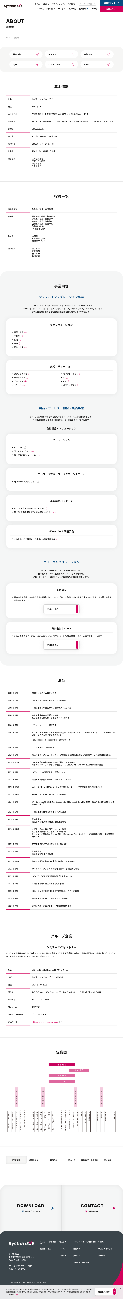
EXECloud (18, 447)
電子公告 (107, 1159)
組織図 (87, 64)
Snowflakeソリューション (25, 454)
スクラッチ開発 (20, 373)
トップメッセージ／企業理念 (84, 1241)
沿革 (15, 64)
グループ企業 (54, 64)
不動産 (17, 336)
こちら (16, 1294)
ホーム (8, 38)
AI (64, 377)
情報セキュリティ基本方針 (36, 1282)
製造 (16, 339)
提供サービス (45, 1248)
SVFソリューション (22, 451)
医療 (16, 343)
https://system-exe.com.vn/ (45, 1022)
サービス (61, 8)
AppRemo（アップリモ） (25, 481)
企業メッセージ (35, 1159)
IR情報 (94, 8)
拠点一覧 (71, 1159)
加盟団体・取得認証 (89, 1159)
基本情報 (17, 54)
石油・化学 (19, 347)
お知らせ (46, 4)
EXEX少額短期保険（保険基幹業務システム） (33, 512)
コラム (37, 4)
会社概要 (53, 1159)
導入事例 (72, 8)
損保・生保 (19, 332)
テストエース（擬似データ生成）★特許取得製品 (34, 538)
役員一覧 (53, 54)
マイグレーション (70, 373)
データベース (19, 377)
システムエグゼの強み (46, 8)
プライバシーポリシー (17, 1282)
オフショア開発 (69, 385)
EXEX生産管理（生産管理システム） (29, 508)
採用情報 (71, 4)
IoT (64, 381)
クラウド (18, 385)
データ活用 (19, 381)
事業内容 (88, 54)
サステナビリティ (58, 4)
